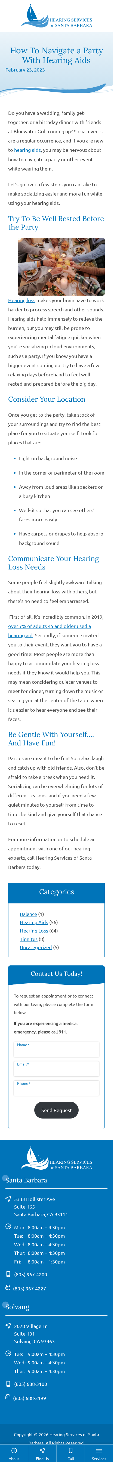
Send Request (56, 1110)
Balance (28, 914)
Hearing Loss (34, 930)
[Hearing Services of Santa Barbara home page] (56, 15)
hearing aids (27, 150)
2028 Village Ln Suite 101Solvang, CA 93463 (34, 1333)
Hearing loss (21, 300)
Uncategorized (36, 947)
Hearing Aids (34, 922)
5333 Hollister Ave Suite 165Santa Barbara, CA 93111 (41, 1206)
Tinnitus (29, 939)
